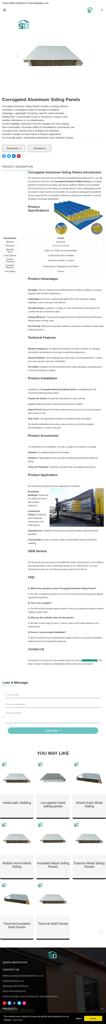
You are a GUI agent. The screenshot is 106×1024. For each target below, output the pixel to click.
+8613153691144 (20, 986)
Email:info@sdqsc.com (38, 3)
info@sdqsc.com (16, 981)
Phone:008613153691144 (14, 3)
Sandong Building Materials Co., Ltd (81, 178)
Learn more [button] (17, 1020)
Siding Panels (83, 181)
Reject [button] (79, 1018)
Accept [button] (93, 1018)
